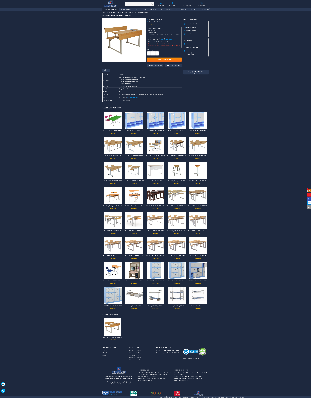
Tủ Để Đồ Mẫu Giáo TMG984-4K (176, 130)
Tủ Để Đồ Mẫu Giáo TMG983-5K (198, 281)
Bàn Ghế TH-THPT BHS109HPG (113, 155)
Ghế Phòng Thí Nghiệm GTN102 (176, 180)
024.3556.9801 (145, 374)
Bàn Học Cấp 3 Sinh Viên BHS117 (155, 180)
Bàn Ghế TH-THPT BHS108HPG (134, 155)
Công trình (172, 5)
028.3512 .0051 (189, 376)
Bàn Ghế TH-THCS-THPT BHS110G (176, 155)
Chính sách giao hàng (135, 352)
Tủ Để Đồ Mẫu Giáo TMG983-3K (155, 281)
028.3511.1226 (199, 376)
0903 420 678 (146, 378)
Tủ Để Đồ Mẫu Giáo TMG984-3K (198, 130)
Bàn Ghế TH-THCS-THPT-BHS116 (113, 231)
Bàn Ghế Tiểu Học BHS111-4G (198, 256)
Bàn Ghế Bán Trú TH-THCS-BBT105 (176, 206)
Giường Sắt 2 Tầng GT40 (198, 306)
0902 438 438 (155, 378)
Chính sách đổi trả (134, 355)
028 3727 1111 (191, 397)
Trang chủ (105, 350)
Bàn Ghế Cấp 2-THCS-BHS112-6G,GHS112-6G (179, 231)
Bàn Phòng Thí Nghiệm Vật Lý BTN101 (134, 206)
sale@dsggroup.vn (147, 380)
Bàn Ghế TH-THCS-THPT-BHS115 (134, 231)
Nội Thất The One (140, 9)
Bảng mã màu (201, 5)
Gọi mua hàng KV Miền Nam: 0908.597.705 (168, 352)
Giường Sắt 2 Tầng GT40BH (155, 306)
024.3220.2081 (142, 376)
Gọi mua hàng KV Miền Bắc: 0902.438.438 (167, 350)
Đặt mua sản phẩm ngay (196, 72)
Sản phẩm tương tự (111, 108)
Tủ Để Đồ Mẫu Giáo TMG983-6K (113, 306)
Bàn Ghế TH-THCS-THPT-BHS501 (155, 206)
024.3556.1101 (154, 374)
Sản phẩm (105, 352)
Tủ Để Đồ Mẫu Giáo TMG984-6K (134, 130)
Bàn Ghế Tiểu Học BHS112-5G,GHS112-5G (199, 231)
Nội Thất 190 (153, 9)
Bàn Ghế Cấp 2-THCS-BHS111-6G (155, 256)
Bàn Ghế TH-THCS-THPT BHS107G (134, 180)
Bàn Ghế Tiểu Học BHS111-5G (177, 256)
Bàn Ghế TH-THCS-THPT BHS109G (197, 155)
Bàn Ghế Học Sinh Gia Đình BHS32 (155, 155)
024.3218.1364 (163, 374)
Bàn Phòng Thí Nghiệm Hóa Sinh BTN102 (114, 206)
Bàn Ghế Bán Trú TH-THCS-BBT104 (197, 206)
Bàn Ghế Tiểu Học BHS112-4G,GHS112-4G (114, 256)
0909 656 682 (191, 378)
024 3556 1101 (156, 397)
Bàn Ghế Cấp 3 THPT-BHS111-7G (134, 256)
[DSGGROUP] (111, 4)
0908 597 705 (182, 378)
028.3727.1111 (180, 376)
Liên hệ (104, 355)
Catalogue (161, 5)
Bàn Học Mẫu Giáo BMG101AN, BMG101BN (115, 130)
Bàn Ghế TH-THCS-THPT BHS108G (113, 180)
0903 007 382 (199, 378)
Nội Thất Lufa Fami (181, 9)
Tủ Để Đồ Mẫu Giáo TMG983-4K (176, 281)
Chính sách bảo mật (134, 359)
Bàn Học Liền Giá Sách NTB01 (134, 281)
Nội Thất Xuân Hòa (166, 9)
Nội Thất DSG (195, 9)
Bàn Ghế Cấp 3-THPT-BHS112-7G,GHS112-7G (158, 231)
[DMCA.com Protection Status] (203, 352)
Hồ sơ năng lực (186, 5)
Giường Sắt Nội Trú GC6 (134, 306)
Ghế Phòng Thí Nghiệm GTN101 (198, 180)
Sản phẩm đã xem (110, 315)
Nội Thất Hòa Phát (126, 9)
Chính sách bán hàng (135, 357)
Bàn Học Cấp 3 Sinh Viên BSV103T (112, 337)
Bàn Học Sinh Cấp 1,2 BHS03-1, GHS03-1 (114, 281)
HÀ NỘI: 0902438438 (156, 65)
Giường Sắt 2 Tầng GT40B (177, 306)
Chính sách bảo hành (135, 350)
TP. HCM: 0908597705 (174, 65)
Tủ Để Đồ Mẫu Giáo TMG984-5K (155, 130)
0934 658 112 (163, 378)
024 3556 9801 (145, 397)
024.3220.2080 (151, 376)
